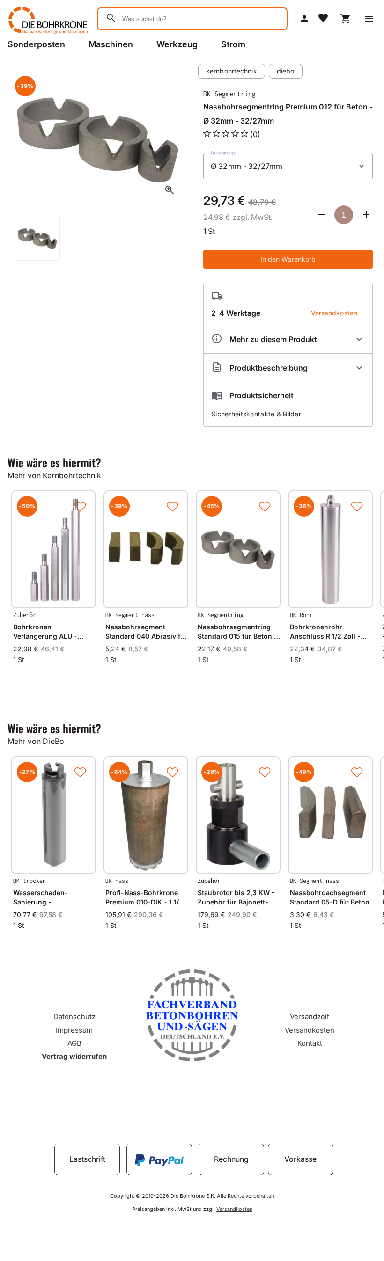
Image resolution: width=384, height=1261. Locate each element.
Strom (233, 44)
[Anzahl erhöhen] (366, 215)
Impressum (74, 1030)
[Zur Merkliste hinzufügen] (80, 506)
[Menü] (369, 18)
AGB (74, 1043)
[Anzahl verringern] (321, 215)
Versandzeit (309, 1016)
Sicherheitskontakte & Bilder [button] (256, 414)
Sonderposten (36, 44)
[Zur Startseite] (46, 34)
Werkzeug (177, 44)
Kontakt (309, 1043)
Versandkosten (309, 1030)
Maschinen (111, 44)
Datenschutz (74, 1016)
